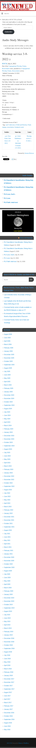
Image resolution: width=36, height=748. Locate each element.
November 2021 (9, 520)
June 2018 (7, 658)
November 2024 (9, 398)
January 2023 (8, 473)
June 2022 (7, 496)
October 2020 (8, 564)
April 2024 (7, 422)
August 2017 (8, 692)
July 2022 (7, 493)
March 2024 (8, 425)
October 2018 (8, 645)
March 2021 (8, 547)
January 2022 (8, 513)
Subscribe (8, 32)
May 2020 (7, 581)
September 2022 (9, 486)
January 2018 (8, 675)
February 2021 (8, 550)
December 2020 (9, 557)
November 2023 (9, 439)
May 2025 (7, 378)
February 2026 (8, 348)
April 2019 (7, 625)
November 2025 (9, 358)
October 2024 (8, 402)
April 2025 (7, 381)
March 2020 (8, 587)
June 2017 (7, 696)
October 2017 (8, 685)
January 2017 (8, 709)
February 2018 (8, 672)
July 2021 (7, 533)
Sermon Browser (29, 153)
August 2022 (8, 489)
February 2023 (8, 469)
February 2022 (8, 510)
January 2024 (8, 432)
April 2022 (7, 503)
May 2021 (7, 540)
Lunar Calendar (18, 231)
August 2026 (8, 334)
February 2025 (8, 388)
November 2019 (9, 601)
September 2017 (9, 689)
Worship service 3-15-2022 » (28, 138)
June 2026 (7, 337)
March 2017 (8, 702)
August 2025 (8, 368)
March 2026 (8, 344)
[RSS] (30, 3)
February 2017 (8, 706)
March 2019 (8, 628)
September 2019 (9, 608)
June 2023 (7, 456)
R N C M (6, 4)
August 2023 (8, 449)
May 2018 (7, 662)
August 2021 (8, 530)
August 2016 (8, 723)
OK (30, 279)
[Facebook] (25, 3)
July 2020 (7, 574)
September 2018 (9, 648)
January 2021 (8, 554)
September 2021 (9, 527)
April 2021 (7, 544)
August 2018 (8, 652)
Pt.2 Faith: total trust (11, 202)
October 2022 (8, 483)
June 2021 (7, 537)
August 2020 (8, 571)
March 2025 (8, 385)
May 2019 (7, 621)
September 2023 (9, 446)
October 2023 (8, 442)
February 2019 (8, 631)
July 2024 (7, 412)
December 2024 (9, 395)
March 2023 (8, 466)
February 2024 (8, 429)
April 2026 (7, 341)
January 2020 (8, 594)
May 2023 (7, 459)
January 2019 (8, 635)
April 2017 (7, 699)
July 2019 (7, 614)
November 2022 (9, 479)
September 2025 (9, 364)
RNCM (4, 63)
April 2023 (7, 462)
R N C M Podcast (26, 238)
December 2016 (9, 712)
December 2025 (9, 354)
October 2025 (8, 361)
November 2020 (9, 560)
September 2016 (9, 719)
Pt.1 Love (7, 198)
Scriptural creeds (19, 127)
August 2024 (8, 408)
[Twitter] (28, 3)
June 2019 (7, 618)
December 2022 (9, 476)
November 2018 (9, 641)
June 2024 (7, 415)
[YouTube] (33, 3)
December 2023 (9, 435)
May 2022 (7, 500)
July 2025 (7, 371)
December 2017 (9, 679)
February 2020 (8, 591)
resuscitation (10, 127)
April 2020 (7, 584)
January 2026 (8, 351)
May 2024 (7, 419)
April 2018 (7, 665)
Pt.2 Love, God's (9, 194)
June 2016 (7, 726)
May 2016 (7, 729)
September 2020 (9, 567)
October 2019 (8, 604)
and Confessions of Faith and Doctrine (16, 125)
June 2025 (7, 375)
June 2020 (7, 577)
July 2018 (7, 655)
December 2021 (9, 516)
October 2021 (8, 523)
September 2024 (9, 405)
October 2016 (8, 716)
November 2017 (9, 682)
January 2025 (8, 391)
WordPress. (26, 743)
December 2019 (9, 598)
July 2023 (7, 452)
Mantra (20, 743)
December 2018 (9, 638)
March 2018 (8, 669)
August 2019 (8, 611)
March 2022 (8, 506)
